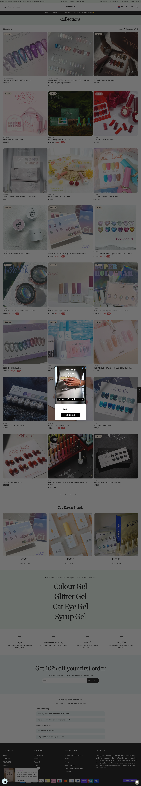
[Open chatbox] (137, 782)
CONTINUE (70, 415)
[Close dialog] (83, 367)
